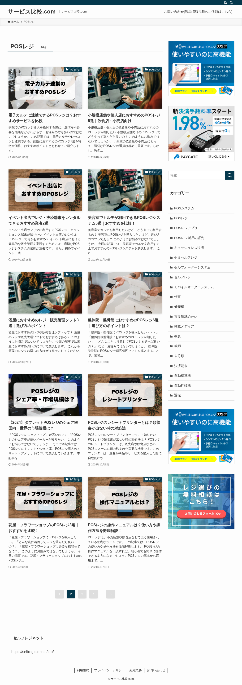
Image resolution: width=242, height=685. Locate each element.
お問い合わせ (156, 670)
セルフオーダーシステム (192, 267)
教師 (177, 346)
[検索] (231, 2)
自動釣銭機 (182, 385)
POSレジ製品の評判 (189, 238)
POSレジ (181, 218)
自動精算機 (182, 375)
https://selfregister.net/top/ (32, 652)
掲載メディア (184, 326)
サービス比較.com (32, 11)
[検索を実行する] (229, 175)
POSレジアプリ (186, 228)
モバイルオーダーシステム (194, 287)
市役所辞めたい (185, 316)
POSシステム (184, 208)
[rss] (225, 2)
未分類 (179, 356)
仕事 (177, 297)
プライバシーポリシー (109, 670)
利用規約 (83, 670)
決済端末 (180, 366)
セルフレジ (182, 277)
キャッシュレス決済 (189, 248)
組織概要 (136, 670)
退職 (177, 395)
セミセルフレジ (185, 257)
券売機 (179, 307)
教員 (177, 336)
